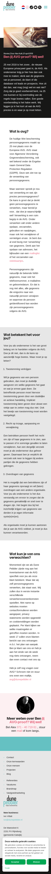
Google (7, 868)
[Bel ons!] (31, 7)
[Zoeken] (40, 7)
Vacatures (11, 784)
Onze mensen (13, 766)
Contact (10, 757)
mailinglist (34, 253)
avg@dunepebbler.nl (20, 679)
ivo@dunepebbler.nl (13, 820)
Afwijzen (36, 862)
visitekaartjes (16, 261)
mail (19, 730)
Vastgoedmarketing (16, 793)
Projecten (11, 770)
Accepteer (15, 862)
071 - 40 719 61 (27, 727)
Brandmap (11, 789)
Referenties (12, 780)
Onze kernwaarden (16, 761)
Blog (9, 774)
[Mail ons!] (35, 7)
